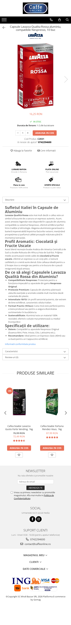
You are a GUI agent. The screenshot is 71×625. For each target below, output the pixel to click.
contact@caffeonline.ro (37, 544)
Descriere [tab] (9, 199)
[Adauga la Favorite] (19, 455)
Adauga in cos (44, 132)
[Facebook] (32, 519)
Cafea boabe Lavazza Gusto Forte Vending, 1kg (19, 427)
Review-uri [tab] (11, 357)
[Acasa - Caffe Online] (35, 8)
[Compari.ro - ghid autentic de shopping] (35, 612)
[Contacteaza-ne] (51, 19)
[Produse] (4, 20)
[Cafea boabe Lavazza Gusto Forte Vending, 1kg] (19, 402)
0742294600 (37, 539)
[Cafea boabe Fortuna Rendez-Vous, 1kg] (52, 402)
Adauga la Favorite (22, 150)
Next (66, 79)
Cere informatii (48, 150)
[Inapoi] (2, 27)
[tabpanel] (35, 76)
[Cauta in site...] (67, 19)
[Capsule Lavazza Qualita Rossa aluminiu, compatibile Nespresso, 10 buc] (35, 76)
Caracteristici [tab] (11, 351)
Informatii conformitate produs (20, 344)
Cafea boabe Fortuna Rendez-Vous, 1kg (52, 427)
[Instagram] (39, 519)
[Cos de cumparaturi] (59, 19)
